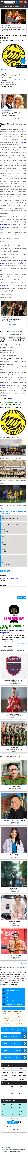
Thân (20, 1086)
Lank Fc (14, 748)
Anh (20, 1111)
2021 (21, 990)
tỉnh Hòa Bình (22, 142)
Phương (4, 1115)
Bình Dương (14, 683)
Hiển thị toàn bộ (22, 643)
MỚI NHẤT (24, 6)
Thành (3, 1104)
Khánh (12, 1115)
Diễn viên (11, 6)
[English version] (25, 2)
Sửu (12, 1093)
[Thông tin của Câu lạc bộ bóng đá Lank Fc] (14, 746)
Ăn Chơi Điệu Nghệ (8, 1020)
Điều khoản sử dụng (14, 1129)
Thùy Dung (14, 854)
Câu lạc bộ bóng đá (14, 40)
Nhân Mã (13, 1072)
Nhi (3, 1111)
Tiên (12, 1108)
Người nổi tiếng (4, 40)
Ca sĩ (2, 6)
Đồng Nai (3, 224)
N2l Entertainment (18, 1023)
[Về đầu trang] (26, 1153)
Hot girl (7, 6)
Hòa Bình (14, 790)
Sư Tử (3, 1068)
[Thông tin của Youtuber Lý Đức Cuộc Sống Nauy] (14, 818)
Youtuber (14, 822)
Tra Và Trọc (6, 1016)
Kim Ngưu (19, 1004)
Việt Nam (20, 176)
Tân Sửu (14, 1000)
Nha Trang (3, 227)
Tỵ (20, 1097)
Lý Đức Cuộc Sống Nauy (14, 820)
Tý (2, 1093)
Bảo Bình (4, 1075)
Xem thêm (24, 963)
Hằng (12, 1111)
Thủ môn (15, 890)
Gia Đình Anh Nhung (8, 1014)
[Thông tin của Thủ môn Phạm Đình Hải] (14, 886)
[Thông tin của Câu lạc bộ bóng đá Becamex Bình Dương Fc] (14, 678)
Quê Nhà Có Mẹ (18, 1011)
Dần (20, 1093)
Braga (14, 751)
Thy (20, 1115)
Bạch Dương (22, 1075)
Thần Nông (5, 1072)
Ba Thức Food (6, 1023)
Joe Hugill (14, 714)
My (3, 1108)
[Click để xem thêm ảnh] (13, 66)
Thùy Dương (14, 922)
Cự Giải (21, 1079)
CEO (14, 923)
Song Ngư (13, 1075)
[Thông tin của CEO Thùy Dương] (14, 920)
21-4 (12, 74)
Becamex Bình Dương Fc (14, 680)
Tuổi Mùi (14, 717)
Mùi (12, 1086)
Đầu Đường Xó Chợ (8, 1011)
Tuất (12, 1090)
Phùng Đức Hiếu (14, 956)
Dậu (3, 1090)
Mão (3, 1097)
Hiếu (20, 1108)
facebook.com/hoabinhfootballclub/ (16, 79)
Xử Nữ (12, 1068)
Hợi (20, 1090)
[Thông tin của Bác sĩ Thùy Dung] (14, 852)
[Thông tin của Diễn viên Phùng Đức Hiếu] (14, 953)
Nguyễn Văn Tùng (5, 285)
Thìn (12, 1097)
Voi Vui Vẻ (16, 1014)
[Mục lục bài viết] (26, 807)
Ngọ (3, 1086)
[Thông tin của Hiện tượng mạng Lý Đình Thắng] (14, 784)
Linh (20, 1104)
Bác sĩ (14, 856)
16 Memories (6, 1018)
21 (16, 990)
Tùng (12, 1104)
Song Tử (13, 1079)
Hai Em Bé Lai (17, 1016)
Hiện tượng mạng (14, 788)
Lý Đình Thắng (15, 787)
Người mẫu (18, 6)
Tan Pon (16, 1018)
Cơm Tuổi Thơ (17, 1020)
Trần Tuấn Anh (4, 268)
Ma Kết (21, 1072)
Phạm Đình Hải (14, 888)
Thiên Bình (22, 1068)
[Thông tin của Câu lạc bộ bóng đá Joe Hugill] (14, 712)
